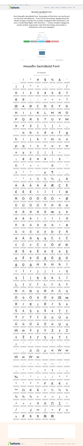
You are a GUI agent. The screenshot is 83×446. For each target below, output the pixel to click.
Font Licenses (57, 443)
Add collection (41, 41)
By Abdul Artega (43, 13)
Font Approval (63, 443)
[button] (74, 7)
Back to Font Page (55, 41)
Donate (48, 41)
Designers (52, 7)
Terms (46, 443)
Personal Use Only (45, 39)
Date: (40, 34)
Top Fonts (73, 443)
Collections (57, 7)
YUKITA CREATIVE (45, 37)
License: (39, 39)
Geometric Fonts (42, 52)
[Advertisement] (41, 431)
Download (27, 41)
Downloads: (41, 36)
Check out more (34, 41)
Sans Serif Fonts (42, 53)
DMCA (52, 443)
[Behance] (22, 444)
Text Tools (70, 7)
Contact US (69, 443)
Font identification (63, 7)
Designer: (39, 37)
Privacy (49, 443)
